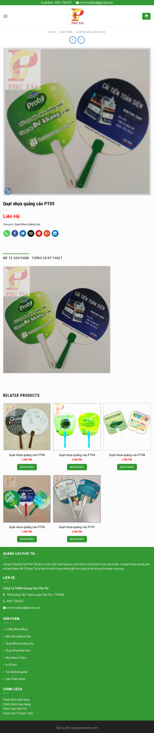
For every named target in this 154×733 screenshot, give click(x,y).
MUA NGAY (27, 466)
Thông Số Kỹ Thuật (46, 258)
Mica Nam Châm (16, 657)
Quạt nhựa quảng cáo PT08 (127, 455)
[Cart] (146, 16)
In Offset (11, 664)
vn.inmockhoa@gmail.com (96, 2)
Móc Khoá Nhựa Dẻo (18, 636)
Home (52, 32)
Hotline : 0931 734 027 (58, 2)
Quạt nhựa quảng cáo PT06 (27, 455)
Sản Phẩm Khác (16, 679)
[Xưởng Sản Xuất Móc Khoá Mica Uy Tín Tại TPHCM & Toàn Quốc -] (77, 16)
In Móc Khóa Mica (16, 629)
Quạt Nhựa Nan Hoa (18, 650)
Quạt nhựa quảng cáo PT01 (77, 527)
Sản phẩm (66, 32)
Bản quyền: (63, 727)
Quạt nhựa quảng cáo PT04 (77, 455)
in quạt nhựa (128, 564)
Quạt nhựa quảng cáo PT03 (27, 527)
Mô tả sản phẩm (16, 258)
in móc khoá (77, 564)
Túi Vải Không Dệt (16, 672)
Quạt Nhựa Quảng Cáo (90, 32)
